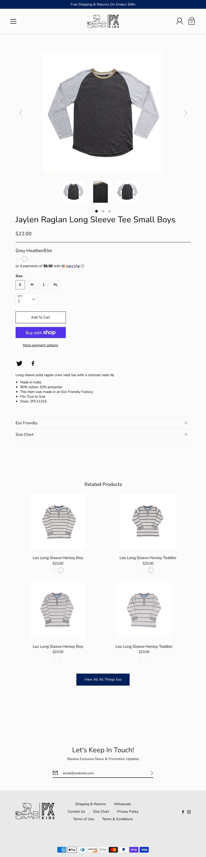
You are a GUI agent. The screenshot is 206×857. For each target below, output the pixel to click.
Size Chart (101, 811)
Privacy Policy (127, 811)
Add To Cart (40, 317)
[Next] (186, 113)
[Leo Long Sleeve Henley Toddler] (148, 522)
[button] (103, 266)
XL (56, 284)
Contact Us (76, 811)
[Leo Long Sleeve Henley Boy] (58, 522)
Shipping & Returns (90, 804)
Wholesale (122, 804)
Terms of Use (83, 819)
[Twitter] (19, 363)
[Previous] (21, 113)
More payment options (40, 345)
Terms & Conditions (117, 819)
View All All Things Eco (103, 679)
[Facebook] (33, 363)
